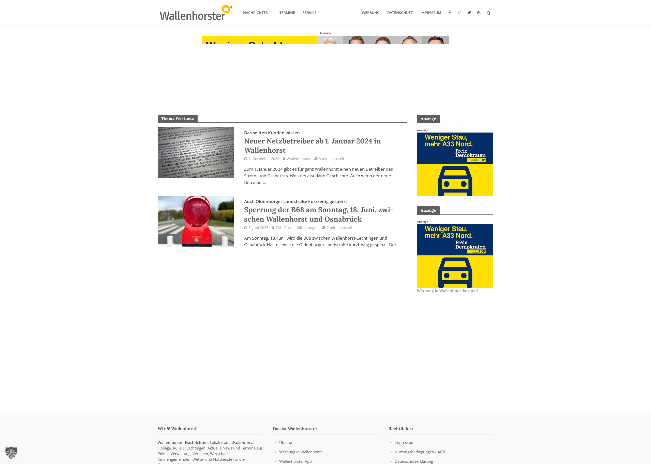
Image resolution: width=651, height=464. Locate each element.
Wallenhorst (242, 442)
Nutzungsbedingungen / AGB (420, 451)
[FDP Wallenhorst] (455, 163)
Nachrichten (256, 12)
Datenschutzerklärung (414, 461)
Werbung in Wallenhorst (300, 451)
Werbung (371, 12)
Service (310, 12)
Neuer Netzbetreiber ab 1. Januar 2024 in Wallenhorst (312, 142)
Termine (287, 12)
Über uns (287, 442)
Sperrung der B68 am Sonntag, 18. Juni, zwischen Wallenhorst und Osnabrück (318, 210)
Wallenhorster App (295, 461)
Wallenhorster (299, 158)
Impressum (430, 12)
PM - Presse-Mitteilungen (297, 227)
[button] (11, 453)
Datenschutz (400, 12)
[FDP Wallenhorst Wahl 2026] (325, 67)
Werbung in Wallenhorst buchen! (447, 290)
